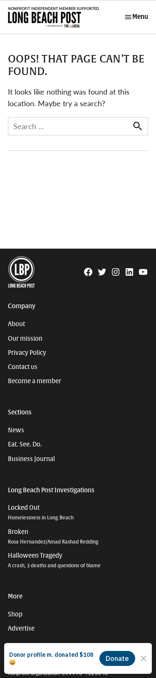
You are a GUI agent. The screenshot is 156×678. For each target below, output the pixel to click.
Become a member (34, 381)
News (16, 430)
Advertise (21, 628)
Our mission (25, 338)
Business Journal (31, 459)
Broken (53, 536)
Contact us (22, 367)
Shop (15, 614)
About (16, 324)
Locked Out (41, 512)
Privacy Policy (27, 352)
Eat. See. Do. (25, 444)
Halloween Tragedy (54, 560)
